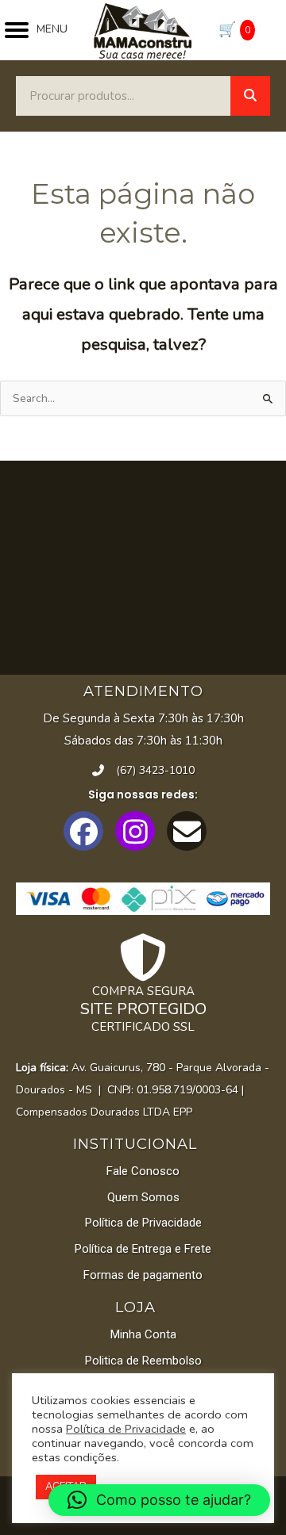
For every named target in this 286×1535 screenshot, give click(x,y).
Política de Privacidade (126, 1429)
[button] (83, 831)
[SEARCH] (250, 96)
